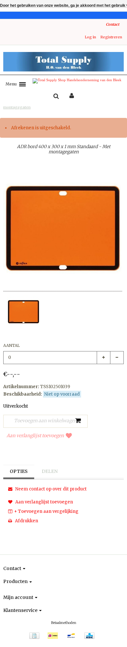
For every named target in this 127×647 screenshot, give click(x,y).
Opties (19, 471)
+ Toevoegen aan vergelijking (46, 511)
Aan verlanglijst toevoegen (35, 435)
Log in (90, 37)
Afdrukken (26, 521)
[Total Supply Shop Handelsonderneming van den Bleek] (63, 61)
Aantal (11, 345)
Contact (112, 24)
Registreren (111, 37)
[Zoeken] (56, 96)
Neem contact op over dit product (50, 489)
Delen (50, 471)
